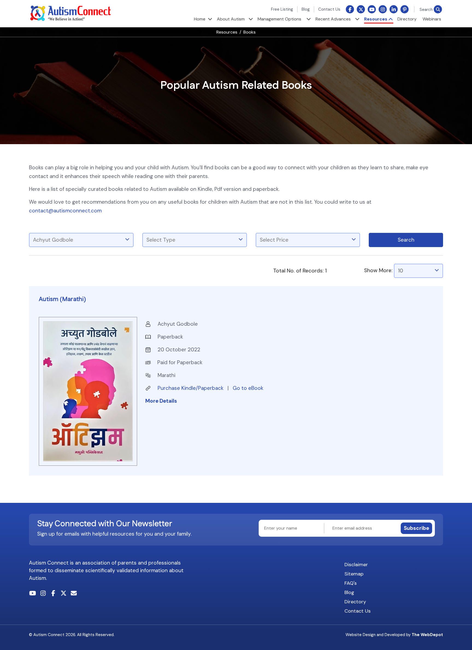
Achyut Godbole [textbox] (53, 239)
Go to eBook (248, 388)
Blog (306, 9)
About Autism (231, 19)
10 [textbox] (400, 270)
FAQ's (350, 583)
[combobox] (81, 240)
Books (249, 32)
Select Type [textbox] (160, 239)
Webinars (432, 19)
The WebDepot (427, 634)
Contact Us (329, 9)
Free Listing (282, 9)
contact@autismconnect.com (65, 210)
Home (199, 19)
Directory (407, 19)
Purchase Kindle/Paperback (191, 388)
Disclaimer (356, 564)
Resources (375, 19)
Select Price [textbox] (274, 239)
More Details (161, 400)
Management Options (279, 19)
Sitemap (354, 574)
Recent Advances (333, 19)
